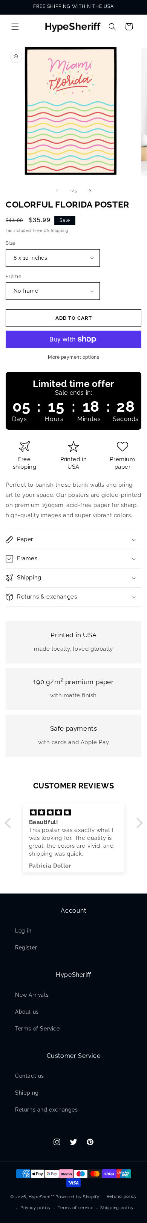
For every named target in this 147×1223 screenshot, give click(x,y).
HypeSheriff (41, 1196)
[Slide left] (57, 190)
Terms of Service (37, 1029)
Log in (23, 931)
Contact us (29, 1076)
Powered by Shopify (77, 1196)
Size (11, 243)
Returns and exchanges (46, 1110)
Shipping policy (117, 1207)
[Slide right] (90, 190)
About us (27, 1012)
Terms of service (75, 1207)
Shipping (27, 1093)
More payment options (73, 357)
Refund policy (122, 1196)
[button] (15, 26)
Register (26, 948)
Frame (13, 276)
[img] (73, 812)
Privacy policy (35, 1207)
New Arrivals (32, 995)
